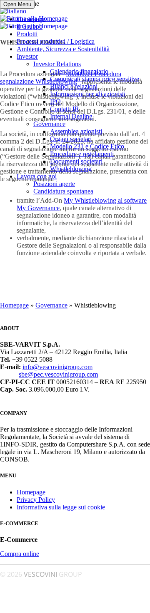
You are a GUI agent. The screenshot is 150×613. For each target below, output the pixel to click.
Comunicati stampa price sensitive (94, 78)
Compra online (19, 553)
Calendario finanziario (79, 71)
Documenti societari (76, 161)
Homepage (31, 18)
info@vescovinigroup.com (57, 366)
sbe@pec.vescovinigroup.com (58, 374)
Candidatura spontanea (63, 191)
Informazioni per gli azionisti (87, 93)
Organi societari (71, 138)
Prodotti (27, 33)
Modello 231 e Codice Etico (87, 146)
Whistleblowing (71, 168)
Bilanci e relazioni (74, 86)
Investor (27, 56)
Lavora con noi (37, 176)
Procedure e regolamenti (82, 153)
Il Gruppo (29, 26)
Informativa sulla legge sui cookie (61, 507)
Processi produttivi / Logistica (56, 41)
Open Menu (17, 4)
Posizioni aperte (54, 183)
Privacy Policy (36, 499)
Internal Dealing (71, 116)
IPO (55, 101)
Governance (49, 123)
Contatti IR (64, 108)
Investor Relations (57, 63)
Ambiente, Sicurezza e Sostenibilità (63, 48)
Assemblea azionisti (76, 131)
